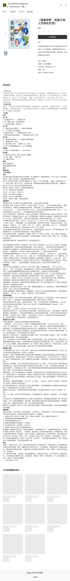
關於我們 (30, 11)
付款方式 (21, 11)
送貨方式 (13, 11)
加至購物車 (52, 37)
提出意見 (35, 577)
